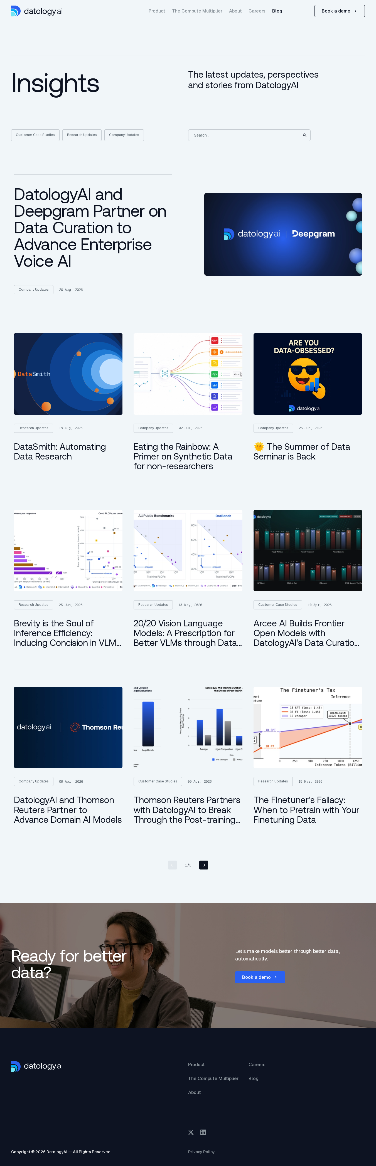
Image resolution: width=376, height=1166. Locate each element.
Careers (257, 11)
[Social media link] (191, 1132)
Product (157, 11)
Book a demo (336, 11)
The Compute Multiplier (197, 11)
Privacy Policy (201, 1151)
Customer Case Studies (35, 135)
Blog (277, 11)
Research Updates (82, 135)
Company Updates (124, 135)
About (235, 11)
